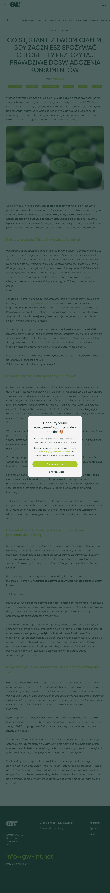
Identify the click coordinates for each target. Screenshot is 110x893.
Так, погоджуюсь (55, 464)
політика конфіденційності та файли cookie (53, 452)
